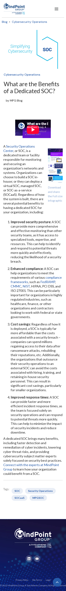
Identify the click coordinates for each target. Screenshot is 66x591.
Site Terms (37, 580)
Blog (5, 22)
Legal (48, 580)
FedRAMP (47, 282)
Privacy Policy (22, 580)
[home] (12, 8)
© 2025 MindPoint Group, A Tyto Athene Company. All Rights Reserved (33, 585)
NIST (26, 286)
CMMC (16, 286)
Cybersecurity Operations (29, 22)
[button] (56, 8)
